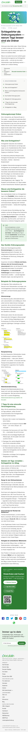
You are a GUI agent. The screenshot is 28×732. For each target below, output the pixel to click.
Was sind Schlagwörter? (11, 87)
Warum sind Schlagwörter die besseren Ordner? (15, 91)
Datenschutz (5, 713)
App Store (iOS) (10, 586)
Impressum (5, 711)
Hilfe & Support (6, 706)
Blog (3, 701)
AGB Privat (5, 718)
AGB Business (5, 715)
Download (18, 2)
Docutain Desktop (6, 669)
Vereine (4, 688)
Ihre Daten (5, 671)
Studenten (4, 685)
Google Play (9, 591)
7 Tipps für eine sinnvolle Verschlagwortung (11, 103)
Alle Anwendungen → (7, 690)
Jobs (3, 697)
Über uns (4, 694)
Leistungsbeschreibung (8, 720)
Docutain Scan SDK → (18, 6)
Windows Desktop (11, 582)
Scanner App (5, 667)
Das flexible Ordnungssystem (12, 95)
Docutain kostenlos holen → (19, 71)
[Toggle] (25, 2)
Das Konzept (5, 664)
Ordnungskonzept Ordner (11, 84)
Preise (3, 674)
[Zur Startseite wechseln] (5, 2)
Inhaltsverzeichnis (10, 81)
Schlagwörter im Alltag (10, 107)
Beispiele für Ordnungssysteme (13, 99)
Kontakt (4, 708)
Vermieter (4, 683)
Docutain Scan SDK (7, 676)
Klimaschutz (5, 699)
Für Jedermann (6, 681)
